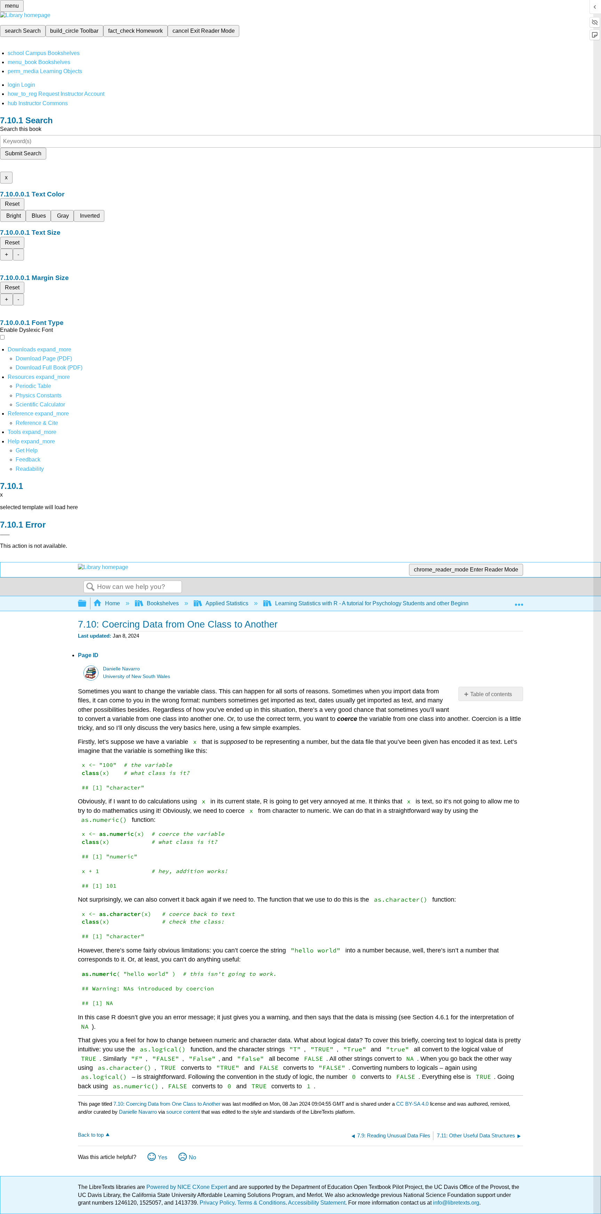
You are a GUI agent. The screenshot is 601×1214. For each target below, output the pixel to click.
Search (90, 587)
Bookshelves (162, 603)
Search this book (20, 129)
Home (112, 603)
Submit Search (23, 153)
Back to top (91, 1135)
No (192, 1157)
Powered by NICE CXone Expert (187, 1187)
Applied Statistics (227, 603)
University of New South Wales (136, 676)
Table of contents (491, 694)
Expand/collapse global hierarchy (86, 603)
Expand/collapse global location (519, 601)
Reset (12, 204)
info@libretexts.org (455, 1203)
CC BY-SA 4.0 (412, 1104)
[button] (28, 459)
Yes (162, 1157)
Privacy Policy (217, 1203)
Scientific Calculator (40, 404)
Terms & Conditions (261, 1203)
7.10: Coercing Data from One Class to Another (167, 1104)
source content (183, 1112)
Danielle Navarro (121, 668)
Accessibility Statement (316, 1203)
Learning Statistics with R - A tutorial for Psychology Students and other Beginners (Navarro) (388, 603)
